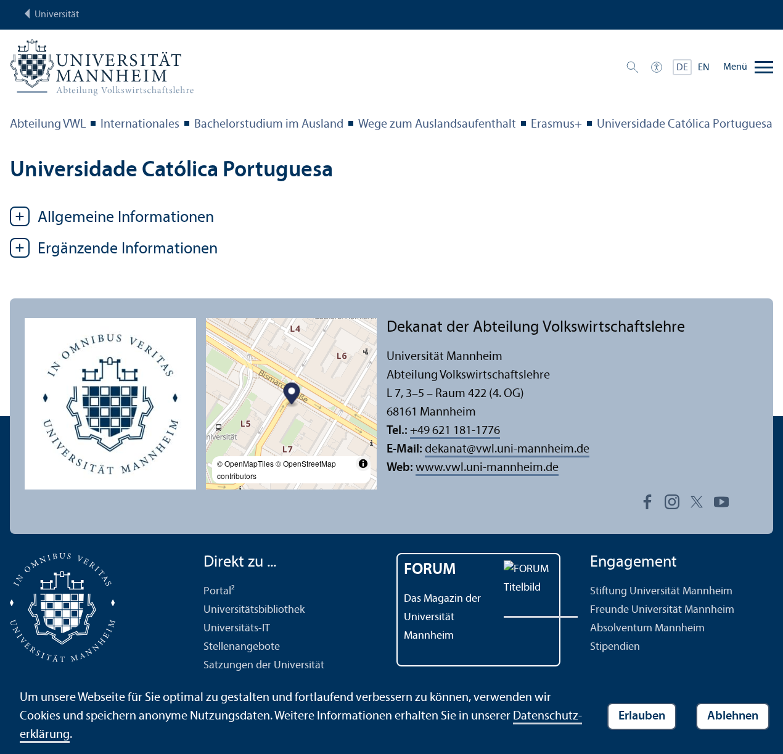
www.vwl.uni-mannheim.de (487, 468)
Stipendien (615, 647)
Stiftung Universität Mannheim (661, 591)
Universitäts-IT (236, 628)
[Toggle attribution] (363, 463)
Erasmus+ (556, 124)
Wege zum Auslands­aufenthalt (437, 124)
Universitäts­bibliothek (254, 610)
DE (682, 68)
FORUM (430, 570)
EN (704, 68)
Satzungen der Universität (263, 665)
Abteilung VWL (48, 124)
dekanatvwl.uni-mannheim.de (507, 449)
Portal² (219, 591)
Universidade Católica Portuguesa (685, 124)
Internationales (139, 124)
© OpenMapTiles (245, 463)
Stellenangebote (241, 647)
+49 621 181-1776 (455, 431)
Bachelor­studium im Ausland (268, 124)
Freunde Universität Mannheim (662, 610)
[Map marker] (291, 395)
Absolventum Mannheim (647, 628)
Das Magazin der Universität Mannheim (442, 617)
